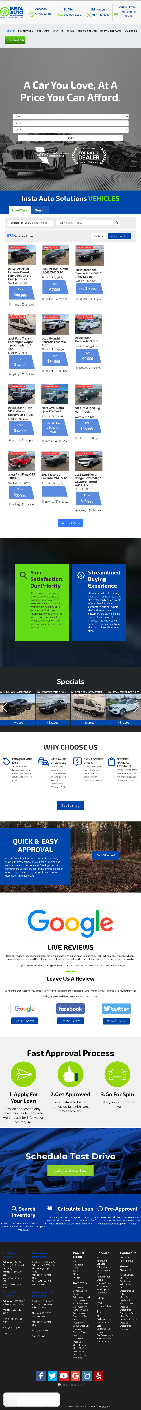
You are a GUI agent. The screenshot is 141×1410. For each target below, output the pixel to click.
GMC (75, 1271)
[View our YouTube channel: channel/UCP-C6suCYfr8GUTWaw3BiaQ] (64, 1377)
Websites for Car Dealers (63, 1406)
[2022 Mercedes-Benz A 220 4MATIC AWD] (89, 255)
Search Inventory (23, 1211)
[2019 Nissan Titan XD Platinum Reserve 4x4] (21, 394)
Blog (99, 1316)
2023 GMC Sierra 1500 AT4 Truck (52, 409)
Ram (75, 1261)
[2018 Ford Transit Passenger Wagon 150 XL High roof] (22, 324)
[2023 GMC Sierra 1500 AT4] (54, 394)
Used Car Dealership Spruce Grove (127, 1300)
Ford (75, 1268)
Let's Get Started (70, 1170)
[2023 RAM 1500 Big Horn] (88, 394)
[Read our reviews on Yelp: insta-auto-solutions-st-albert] (98, 1377)
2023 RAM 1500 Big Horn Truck (87, 409)
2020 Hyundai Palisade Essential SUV (54, 342)
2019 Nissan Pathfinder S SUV (86, 339)
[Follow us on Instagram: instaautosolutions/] (87, 1377)
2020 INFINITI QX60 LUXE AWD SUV (55, 270)
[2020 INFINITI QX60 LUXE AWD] (55, 255)
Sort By (98, 236)
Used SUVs (78, 1348)
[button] (26, 31)
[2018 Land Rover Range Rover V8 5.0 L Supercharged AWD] (88, 461)
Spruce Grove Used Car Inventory (80, 1335)
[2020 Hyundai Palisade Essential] (55, 324)
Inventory (78, 1287)
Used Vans (78, 1351)
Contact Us (125, 1257)
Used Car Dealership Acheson (125, 1325)
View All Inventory (119, 236)
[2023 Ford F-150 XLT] (21, 461)
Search (40, 210)
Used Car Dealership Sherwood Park (128, 1309)
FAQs (99, 1303)
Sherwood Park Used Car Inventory (81, 1319)
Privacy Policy (104, 1306)
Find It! (70, 138)
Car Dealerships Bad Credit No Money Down (105, 1338)
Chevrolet (78, 1264)
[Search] (116, 223)
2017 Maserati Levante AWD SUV (54, 476)
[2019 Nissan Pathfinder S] (88, 324)
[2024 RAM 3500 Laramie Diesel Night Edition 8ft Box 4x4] (22, 255)
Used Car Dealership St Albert (127, 1290)
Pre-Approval (121, 1208)
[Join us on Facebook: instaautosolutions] (41, 1377)
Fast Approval (127, 1260)
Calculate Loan (75, 1208)
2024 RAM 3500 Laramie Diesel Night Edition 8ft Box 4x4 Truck (19, 274)
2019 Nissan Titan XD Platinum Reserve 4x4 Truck (21, 411)
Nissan (76, 1274)
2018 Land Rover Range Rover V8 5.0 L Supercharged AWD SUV (88, 480)
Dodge (76, 1277)
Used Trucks (79, 1345)
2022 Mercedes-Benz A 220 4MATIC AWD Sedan (88, 273)
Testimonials (103, 1286)
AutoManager (87, 1406)
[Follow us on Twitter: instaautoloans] (52, 1377)
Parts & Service (104, 1283)
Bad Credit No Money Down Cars (104, 1322)
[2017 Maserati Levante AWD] (55, 461)
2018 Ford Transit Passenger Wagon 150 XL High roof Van (21, 343)
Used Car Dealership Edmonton (125, 1281)
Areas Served (127, 1275)
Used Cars (20, 210)
